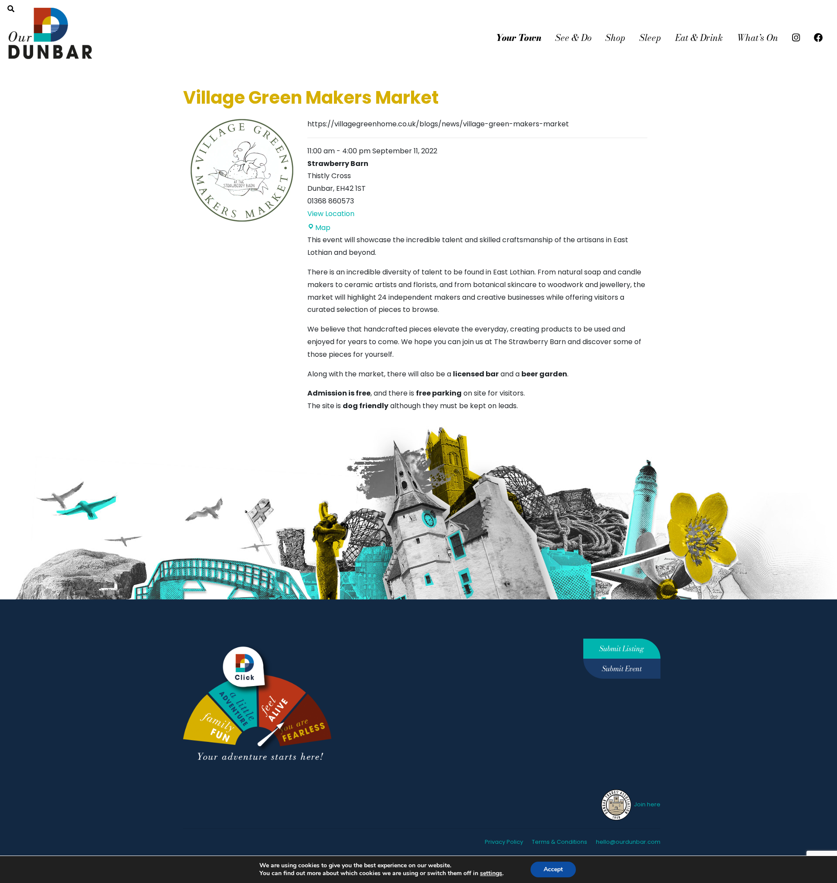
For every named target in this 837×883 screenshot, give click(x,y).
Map (322, 228)
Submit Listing (621, 648)
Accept (553, 869)
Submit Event (622, 668)
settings (491, 873)
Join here (646, 804)
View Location (330, 214)
